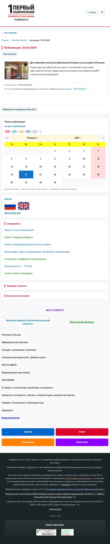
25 (98, 174)
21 (41, 174)
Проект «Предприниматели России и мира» (27, 244)
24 (84, 174)
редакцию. (66, 485)
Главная (5, 40)
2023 (21, 132)
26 (12, 182)
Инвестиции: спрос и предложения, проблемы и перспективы (37, 252)
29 (55, 182)
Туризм (28, 431)
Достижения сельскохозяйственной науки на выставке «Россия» (67, 62)
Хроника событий (19, 40)
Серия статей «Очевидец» (18, 273)
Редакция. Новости (16, 286)
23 (69, 174)
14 (41, 166)
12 (12, 166)
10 (84, 159)
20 (26, 174)
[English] (23, 206)
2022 (28, 132)
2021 (35, 132)
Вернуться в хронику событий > (20, 109)
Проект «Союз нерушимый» (19, 230)
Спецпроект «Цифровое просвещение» (25, 259)
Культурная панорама (17, 296)
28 (41, 182)
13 (26, 166)
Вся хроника (10, 54)
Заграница (28, 442)
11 (98, 159)
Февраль (31, 138)
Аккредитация (55, 509)
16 (69, 166)
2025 (8, 132)
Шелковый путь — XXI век (18, 266)
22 (55, 174)
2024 (14, 132)
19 (12, 174)
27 (26, 182)
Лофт (82, 431)
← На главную (9, 32)
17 (84, 166)
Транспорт (82, 442)
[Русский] (10, 206)
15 (55, 166)
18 (98, 166)
